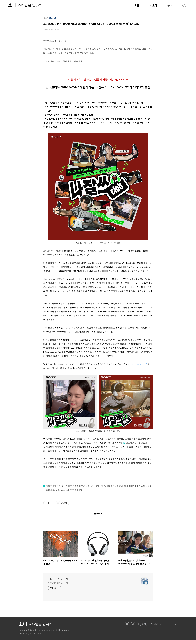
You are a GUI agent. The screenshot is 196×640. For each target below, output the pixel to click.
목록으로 (98, 514)
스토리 (153, 5)
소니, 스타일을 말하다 (59, 579)
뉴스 (169, 5)
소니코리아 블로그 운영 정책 (29, 633)
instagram (133, 624)
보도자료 (52, 17)
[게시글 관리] (54, 503)
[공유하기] (51, 503)
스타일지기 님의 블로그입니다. (60, 582)
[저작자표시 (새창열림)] (70, 503)
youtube (127, 624)
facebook (139, 624)
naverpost (145, 624)
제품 (137, 5)
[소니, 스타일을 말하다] (24, 4)
